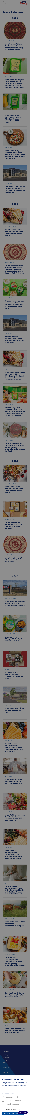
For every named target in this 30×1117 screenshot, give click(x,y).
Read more (5, 1089)
